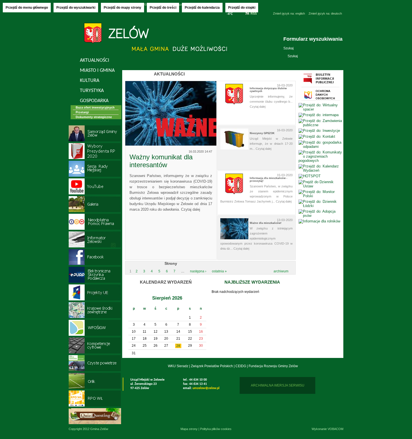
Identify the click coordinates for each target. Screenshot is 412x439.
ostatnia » (219, 271)
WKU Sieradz (178, 366)
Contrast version (264, 20)
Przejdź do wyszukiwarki (75, 8)
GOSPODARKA (94, 101)
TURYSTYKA (92, 90)
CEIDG (240, 366)
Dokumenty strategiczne (94, 117)
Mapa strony (189, 429)
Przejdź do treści (163, 8)
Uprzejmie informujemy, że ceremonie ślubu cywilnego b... (271, 101)
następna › (198, 271)
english (289, 13)
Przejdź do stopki (241, 8)
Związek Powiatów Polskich (212, 366)
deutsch (325, 13)
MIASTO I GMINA (97, 70)
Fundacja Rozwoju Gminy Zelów (273, 366)
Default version (264, 13)
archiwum (281, 271)
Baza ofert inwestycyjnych (95, 107)
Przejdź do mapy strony (122, 8)
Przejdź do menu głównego (27, 8)
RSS (254, 13)
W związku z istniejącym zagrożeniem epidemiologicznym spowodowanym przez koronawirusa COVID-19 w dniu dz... (256, 238)
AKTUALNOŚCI (94, 60)
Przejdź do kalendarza (202, 8)
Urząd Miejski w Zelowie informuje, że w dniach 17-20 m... (271, 143)
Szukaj (288, 48)
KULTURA (89, 80)
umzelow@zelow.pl (206, 388)
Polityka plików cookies (216, 429)
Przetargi (82, 112)
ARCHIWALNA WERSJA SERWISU (277, 385)
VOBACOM (335, 429)
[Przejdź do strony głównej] (116, 34)
